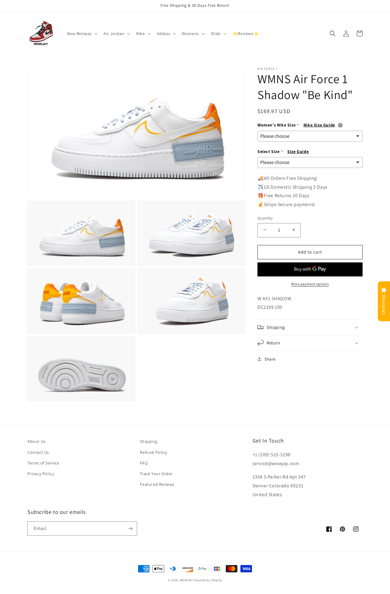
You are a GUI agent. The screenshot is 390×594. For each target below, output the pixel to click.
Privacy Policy (40, 473)
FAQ (143, 463)
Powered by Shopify (207, 580)
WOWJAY (186, 580)
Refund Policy (153, 452)
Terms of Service (43, 463)
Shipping (148, 441)
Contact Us (38, 452)
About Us (36, 441)
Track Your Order (156, 473)
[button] (81, 33)
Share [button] (270, 359)
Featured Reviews (157, 484)
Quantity (265, 217)
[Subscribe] (130, 528)
